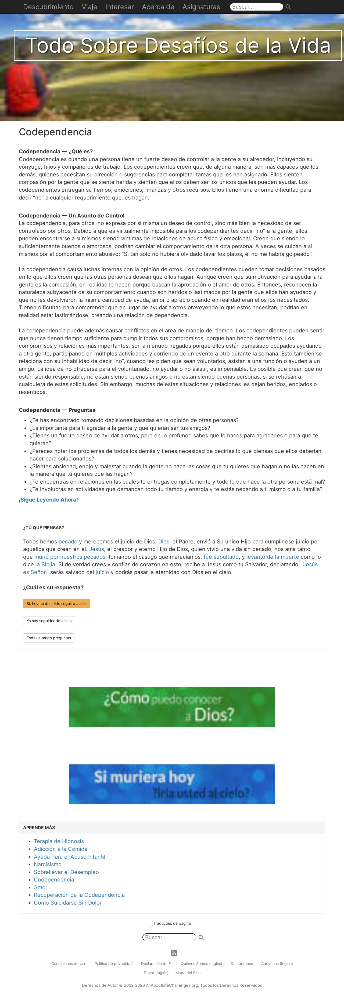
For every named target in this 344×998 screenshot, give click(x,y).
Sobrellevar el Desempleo (66, 872)
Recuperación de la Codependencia (79, 895)
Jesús (96, 549)
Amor (40, 887)
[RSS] (174, 953)
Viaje (89, 7)
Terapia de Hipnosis (59, 841)
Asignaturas (201, 7)
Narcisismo (48, 864)
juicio (102, 572)
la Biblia (45, 564)
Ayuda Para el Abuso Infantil (69, 857)
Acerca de (158, 7)
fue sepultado (221, 557)
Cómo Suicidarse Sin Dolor (68, 902)
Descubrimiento (48, 7)
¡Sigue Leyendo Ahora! (48, 499)
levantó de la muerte (272, 557)
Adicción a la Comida (60, 849)
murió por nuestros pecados (69, 557)
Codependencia (54, 879)
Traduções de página (172, 923)
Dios (163, 541)
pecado (68, 541)
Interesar (119, 7)
